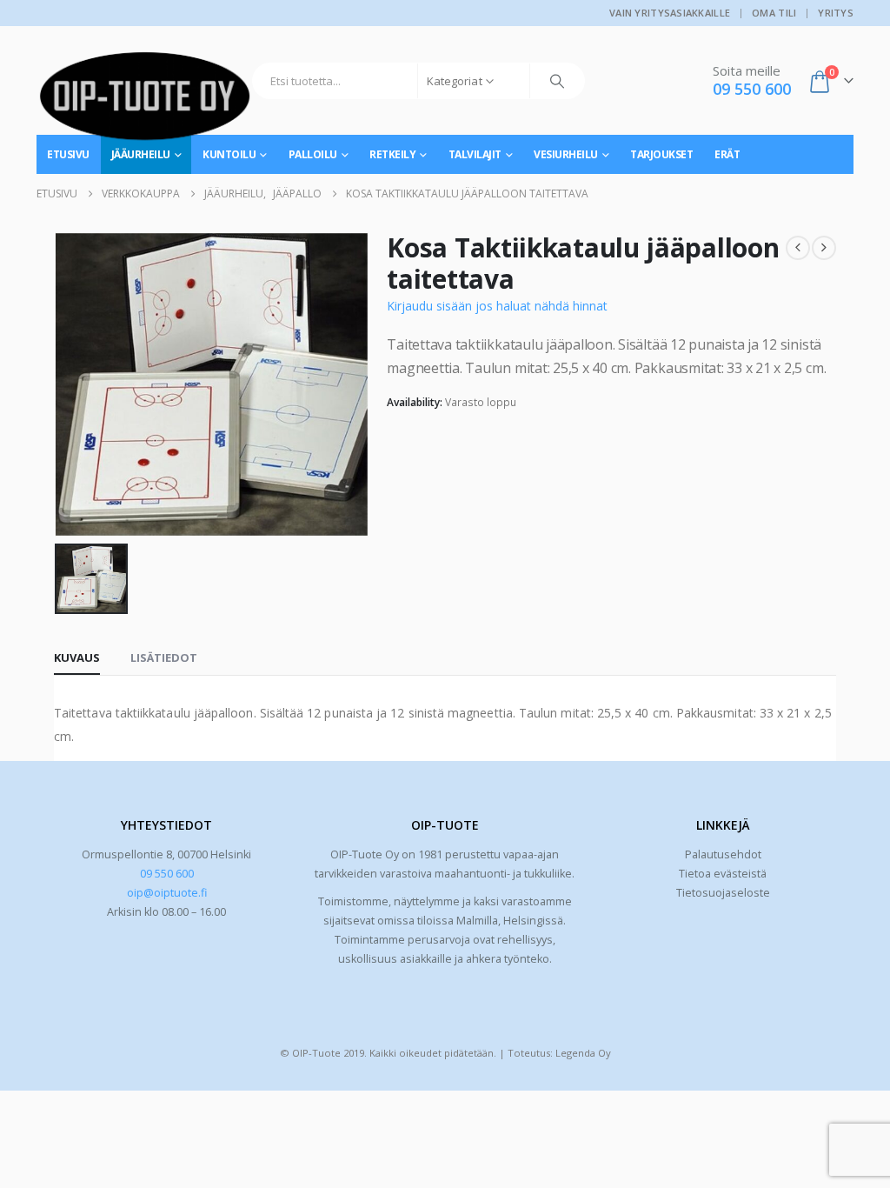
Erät (727, 154)
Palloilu (313, 154)
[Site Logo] (145, 102)
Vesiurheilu (566, 154)
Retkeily (392, 154)
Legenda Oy (583, 1052)
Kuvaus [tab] (77, 657)
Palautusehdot (723, 854)
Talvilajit (474, 154)
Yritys (835, 12)
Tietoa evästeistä (723, 873)
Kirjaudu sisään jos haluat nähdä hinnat (497, 305)
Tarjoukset (661, 154)
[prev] (798, 248)
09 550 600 (167, 873)
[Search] (557, 80)
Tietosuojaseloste (723, 892)
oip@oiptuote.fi (167, 892)
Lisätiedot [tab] (163, 657)
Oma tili (774, 12)
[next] (824, 248)
